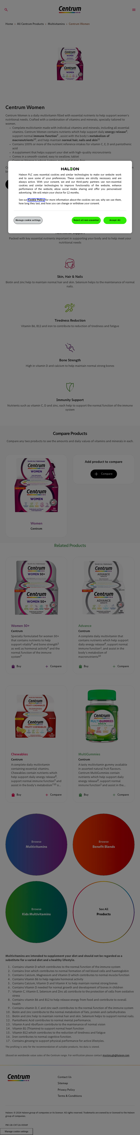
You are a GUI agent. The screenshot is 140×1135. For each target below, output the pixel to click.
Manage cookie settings (28, 220)
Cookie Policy (36, 200)
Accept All (115, 220)
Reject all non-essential (86, 220)
